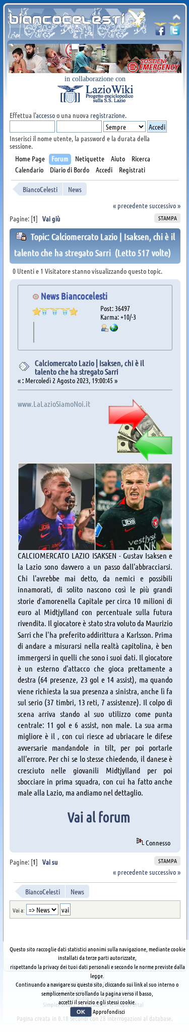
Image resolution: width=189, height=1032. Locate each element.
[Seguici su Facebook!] (160, 32)
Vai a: (19, 910)
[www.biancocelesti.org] (114, 328)
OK (81, 1012)
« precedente (130, 205)
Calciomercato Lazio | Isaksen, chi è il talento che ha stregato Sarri (89, 367)
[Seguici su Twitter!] (174, 32)
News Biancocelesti (74, 295)
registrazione (107, 114)
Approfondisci (109, 1011)
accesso (45, 114)
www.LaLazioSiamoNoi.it (54, 403)
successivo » (164, 205)
